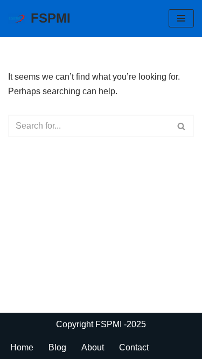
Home (21, 347)
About (92, 347)
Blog (57, 347)
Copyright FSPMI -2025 (101, 324)
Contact (134, 347)
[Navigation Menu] (181, 18)
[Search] (182, 126)
